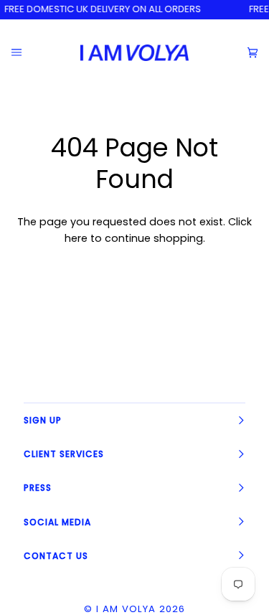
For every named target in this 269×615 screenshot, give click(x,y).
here (76, 238)
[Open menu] (27, 53)
